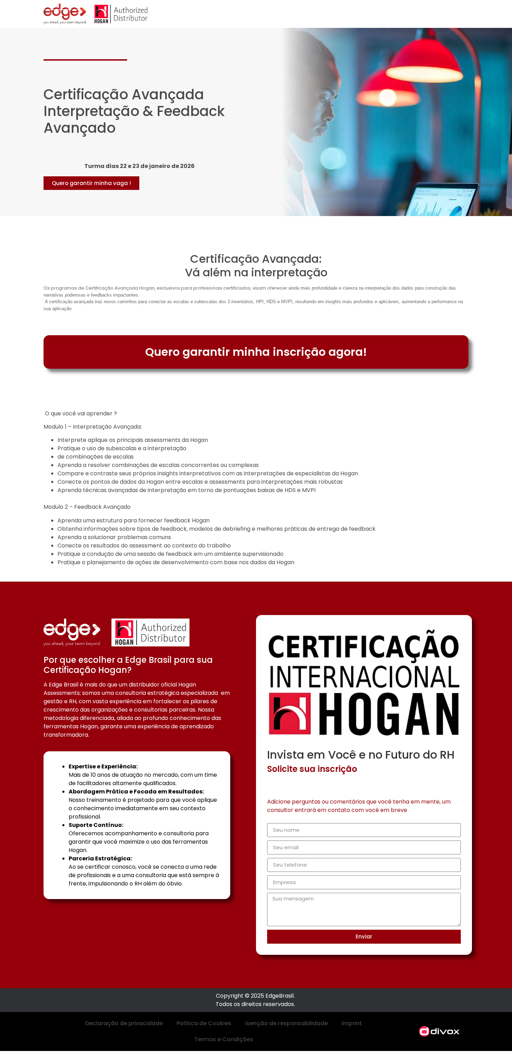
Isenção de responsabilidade (286, 1023)
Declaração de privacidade (124, 1023)
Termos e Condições (223, 1039)
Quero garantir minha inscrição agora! (256, 352)
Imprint (352, 1023)
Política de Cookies (204, 1023)
